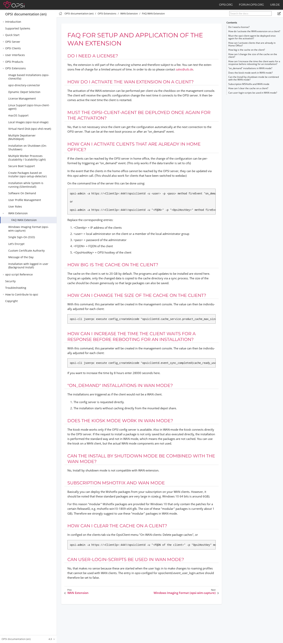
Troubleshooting (15, 288)
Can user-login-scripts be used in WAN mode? (252, 92)
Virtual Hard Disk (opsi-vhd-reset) (29, 129)
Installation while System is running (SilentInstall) (25, 184)
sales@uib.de (184, 69)
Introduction (13, 21)
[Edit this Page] (279, 13)
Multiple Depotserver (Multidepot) (22, 137)
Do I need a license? (239, 27)
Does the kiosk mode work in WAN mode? (250, 72)
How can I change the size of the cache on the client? (252, 56)
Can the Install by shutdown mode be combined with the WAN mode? (253, 78)
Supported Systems (17, 28)
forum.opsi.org (251, 4)
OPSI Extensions (15, 68)
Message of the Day (20, 257)
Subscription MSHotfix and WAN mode (248, 84)
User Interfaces (15, 55)
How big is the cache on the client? (246, 49)
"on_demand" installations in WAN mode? (250, 68)
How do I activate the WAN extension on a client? (254, 31)
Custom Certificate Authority (26, 250)
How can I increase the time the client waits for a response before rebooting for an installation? (254, 63)
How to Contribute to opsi (21, 294)
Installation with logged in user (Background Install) (28, 265)
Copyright (11, 301)
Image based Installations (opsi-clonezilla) (28, 76)
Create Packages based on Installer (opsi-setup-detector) (27, 174)
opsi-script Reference (19, 274)
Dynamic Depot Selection (24, 92)
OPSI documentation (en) (26, 14)
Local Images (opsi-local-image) (28, 122)
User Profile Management (24, 200)
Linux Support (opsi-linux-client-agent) (29, 107)
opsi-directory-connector (24, 85)
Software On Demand (22, 193)
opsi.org (226, 4)
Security (10, 281)
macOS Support (18, 115)
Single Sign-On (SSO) (21, 237)
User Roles (15, 206)
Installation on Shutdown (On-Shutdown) (27, 147)
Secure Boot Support (21, 166)
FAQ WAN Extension (24, 220)
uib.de (275, 4)
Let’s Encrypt (16, 244)
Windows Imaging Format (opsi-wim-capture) (28, 229)
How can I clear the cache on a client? (248, 88)
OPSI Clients (13, 48)
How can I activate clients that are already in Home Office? (251, 44)
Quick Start (12, 35)
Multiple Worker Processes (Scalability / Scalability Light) (27, 157)
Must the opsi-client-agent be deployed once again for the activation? (252, 37)
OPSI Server (12, 42)
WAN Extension (18, 213)
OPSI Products (14, 62)
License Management (22, 98)
